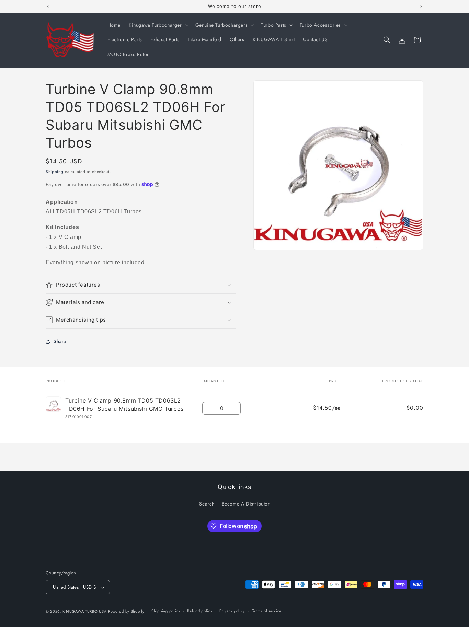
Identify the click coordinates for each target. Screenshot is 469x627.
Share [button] (60, 341)
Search (207, 503)
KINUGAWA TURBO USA (84, 611)
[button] (158, 25)
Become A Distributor (246, 503)
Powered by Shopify (126, 611)
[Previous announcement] (48, 6)
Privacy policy (232, 611)
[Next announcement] (420, 6)
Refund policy (199, 611)
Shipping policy (165, 611)
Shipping (55, 172)
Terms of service (267, 611)
